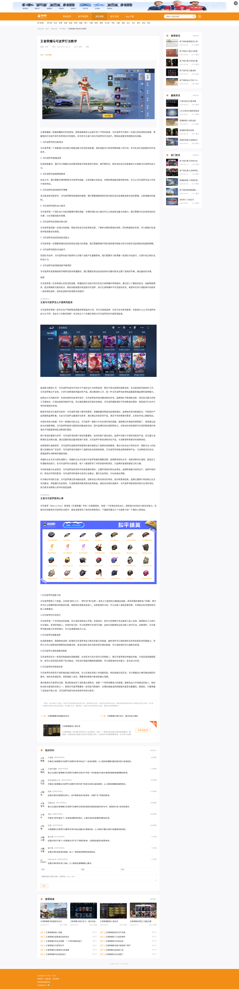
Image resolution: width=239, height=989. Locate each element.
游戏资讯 (40, 979)
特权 (96, 23)
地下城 (49, 23)
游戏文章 (54, 29)
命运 (143, 23)
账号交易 (115, 16)
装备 (80, 23)
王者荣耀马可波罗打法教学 (77, 29)
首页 (47, 29)
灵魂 (60, 23)
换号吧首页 (83, 16)
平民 (113, 23)
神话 (75, 23)
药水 (148, 23)
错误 (70, 23)
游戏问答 (48, 979)
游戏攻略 (99, 16)
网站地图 (56, 979)
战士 (128, 23)
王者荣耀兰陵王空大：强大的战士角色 (122, 716)
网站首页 (67, 16)
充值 (65, 23)
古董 (91, 23)
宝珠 (123, 23)
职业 (138, 23)
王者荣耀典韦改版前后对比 (58, 716)
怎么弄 (107, 23)
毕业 (133, 23)
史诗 (55, 23)
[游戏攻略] (42, 16)
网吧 (101, 23)
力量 (118, 23)
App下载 (130, 16)
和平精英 (62, 29)
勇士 (86, 23)
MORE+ (153, 750)
